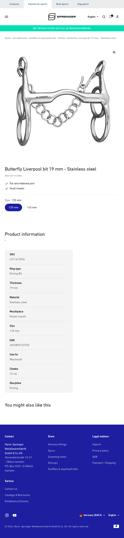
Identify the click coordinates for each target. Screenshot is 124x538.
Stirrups (53, 462)
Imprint (96, 444)
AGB (94, 456)
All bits (61, 38)
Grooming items (57, 456)
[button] (117, 16)
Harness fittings (57, 444)
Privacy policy (100, 450)
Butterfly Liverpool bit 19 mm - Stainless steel (91, 38)
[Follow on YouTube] (15, 515)
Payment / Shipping (104, 462)
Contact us (11, 488)
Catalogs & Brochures (17, 495)
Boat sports (62, 4)
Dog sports (83, 4)
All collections (20, 38)
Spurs (51, 450)
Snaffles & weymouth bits (42, 38)
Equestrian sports (37, 4)
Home (8, 38)
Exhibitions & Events (17, 501)
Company (14, 4)
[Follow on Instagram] (7, 515)
